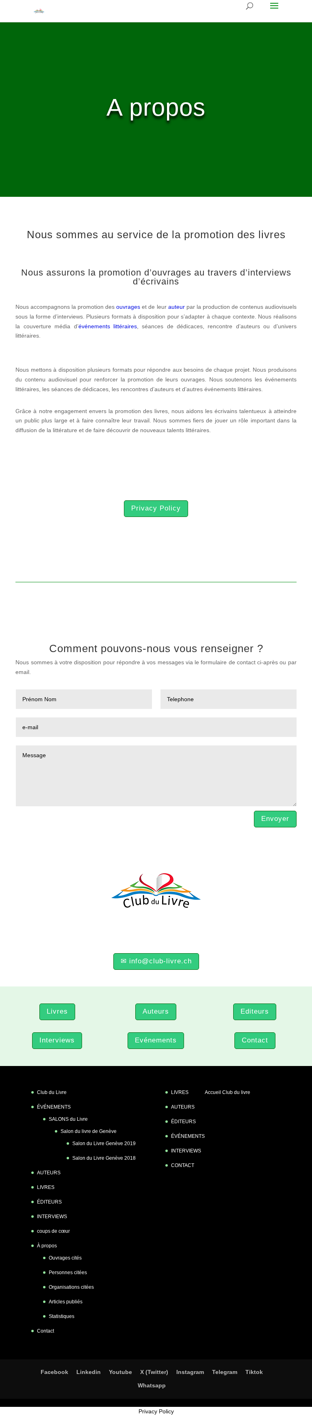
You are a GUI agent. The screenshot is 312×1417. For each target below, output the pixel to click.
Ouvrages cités (65, 1258)
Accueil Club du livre (227, 1092)
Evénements (156, 1040)
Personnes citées (68, 1272)
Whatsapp (152, 1385)
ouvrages (128, 307)
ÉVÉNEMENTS (54, 1107)
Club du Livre (52, 1092)
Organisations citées (71, 1287)
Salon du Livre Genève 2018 (104, 1158)
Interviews (57, 1040)
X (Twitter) (154, 1372)
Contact (255, 1040)
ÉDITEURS (49, 1202)
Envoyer (275, 819)
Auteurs (156, 1011)
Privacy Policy (156, 508)
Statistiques (61, 1316)
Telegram (224, 1372)
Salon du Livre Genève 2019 (104, 1143)
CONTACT (182, 1165)
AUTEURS (49, 1173)
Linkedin (88, 1372)
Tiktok (254, 1372)
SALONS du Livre (68, 1119)
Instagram (190, 1372)
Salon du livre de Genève (89, 1131)
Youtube (120, 1372)
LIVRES (45, 1187)
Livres (57, 1011)
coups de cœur (53, 1231)
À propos (47, 1246)
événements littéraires (107, 326)
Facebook (54, 1372)
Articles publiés (65, 1302)
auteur (176, 307)
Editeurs (254, 1011)
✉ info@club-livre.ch (156, 961)
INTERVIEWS (52, 1216)
